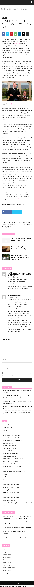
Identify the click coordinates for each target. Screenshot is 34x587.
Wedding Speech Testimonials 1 (12, 482)
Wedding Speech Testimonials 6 (12, 495)
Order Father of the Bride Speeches (13, 458)
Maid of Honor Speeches (10, 445)
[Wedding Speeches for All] (17, 9)
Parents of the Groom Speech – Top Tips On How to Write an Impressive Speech (8, 225)
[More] (24, 212)
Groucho (13, 104)
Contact (5, 430)
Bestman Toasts (20, 204)
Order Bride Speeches (9, 456)
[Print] (27, 34)
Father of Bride (7, 554)
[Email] (23, 34)
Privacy (5, 474)
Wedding (5, 573)
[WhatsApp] (15, 34)
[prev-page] (3, 264)
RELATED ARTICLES (8, 234)
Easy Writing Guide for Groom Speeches (25, 223)
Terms (4, 479)
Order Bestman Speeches (10, 453)
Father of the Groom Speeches (11, 438)
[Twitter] (7, 34)
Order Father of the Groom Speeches (13, 461)
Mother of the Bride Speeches (11, 448)
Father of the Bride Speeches (11, 435)
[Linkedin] (19, 34)
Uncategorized (7, 570)
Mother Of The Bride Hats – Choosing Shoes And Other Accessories (16, 413)
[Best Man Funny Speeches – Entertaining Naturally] (6, 249)
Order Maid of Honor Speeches (12, 466)
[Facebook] (3, 34)
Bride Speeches (7, 427)
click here (20, 199)
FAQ (4, 432)
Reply (9, 290)
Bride (4, 552)
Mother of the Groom (9, 567)
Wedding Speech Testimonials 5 (12, 492)
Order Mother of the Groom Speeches (14, 471)
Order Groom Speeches (9, 464)
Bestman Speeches (11, 204)
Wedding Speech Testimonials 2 (12, 484)
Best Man (8, 15)
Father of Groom (7, 557)
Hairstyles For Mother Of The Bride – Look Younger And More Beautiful (17, 402)
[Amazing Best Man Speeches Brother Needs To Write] (6, 241)
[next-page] (6, 264)
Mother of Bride (7, 565)
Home (3, 15)
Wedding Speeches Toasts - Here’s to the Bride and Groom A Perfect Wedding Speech (19, 274)
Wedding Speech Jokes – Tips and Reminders (19, 527)
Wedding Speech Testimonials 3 (12, 487)
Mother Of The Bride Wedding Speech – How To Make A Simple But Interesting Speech (16, 396)
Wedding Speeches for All (10, 500)
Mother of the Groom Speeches (12, 451)
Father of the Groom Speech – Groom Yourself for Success (17, 391)
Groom (5, 560)
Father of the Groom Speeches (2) (12, 440)
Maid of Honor (7, 562)
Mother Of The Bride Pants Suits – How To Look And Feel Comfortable (17, 407)
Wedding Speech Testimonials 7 (12, 497)
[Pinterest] (11, 34)
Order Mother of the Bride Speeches (13, 469)
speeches (17, 43)
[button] (3, 2)
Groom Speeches (8, 443)
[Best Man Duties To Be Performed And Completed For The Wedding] (6, 257)
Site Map (5, 477)
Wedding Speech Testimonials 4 (12, 490)
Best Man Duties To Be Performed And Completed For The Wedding (21, 257)
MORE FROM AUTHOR (22, 234)
